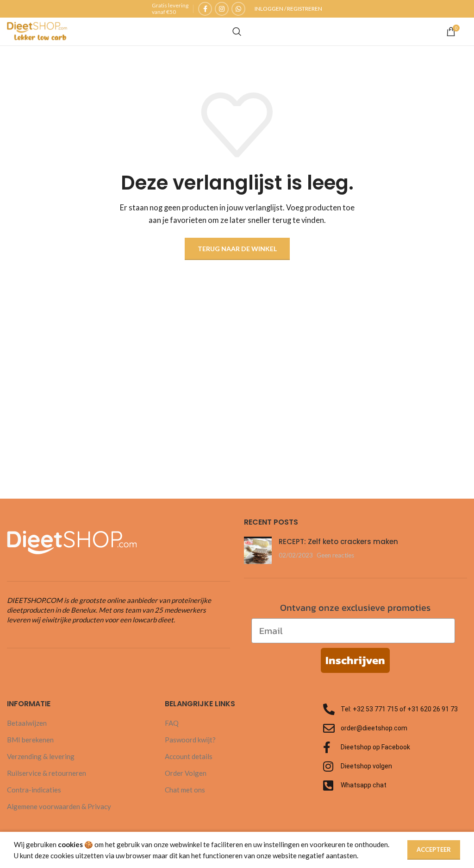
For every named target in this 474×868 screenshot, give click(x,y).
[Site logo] (37, 30)
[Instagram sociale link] (222, 9)
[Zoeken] (237, 31)
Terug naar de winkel (237, 249)
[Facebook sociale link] (205, 9)
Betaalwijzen (27, 723)
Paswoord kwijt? (190, 739)
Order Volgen (185, 773)
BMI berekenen (30, 739)
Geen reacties (335, 555)
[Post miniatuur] (258, 550)
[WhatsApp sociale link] (238, 9)
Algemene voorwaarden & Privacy (59, 806)
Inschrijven (355, 660)
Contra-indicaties (34, 790)
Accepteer (434, 849)
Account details (188, 756)
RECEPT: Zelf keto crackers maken (338, 541)
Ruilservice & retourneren (46, 773)
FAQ (172, 723)
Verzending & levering (41, 756)
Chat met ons (185, 790)
